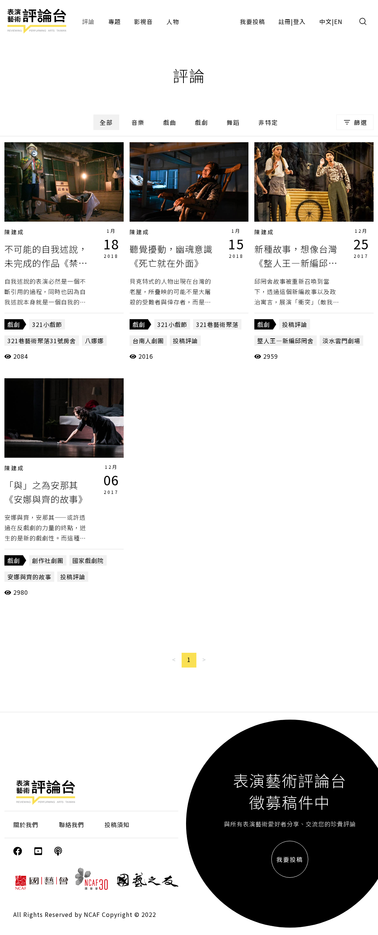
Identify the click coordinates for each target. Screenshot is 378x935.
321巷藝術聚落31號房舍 (41, 340)
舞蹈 (233, 122)
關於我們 (25, 824)
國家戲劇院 (88, 560)
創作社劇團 (47, 560)
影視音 (143, 21)
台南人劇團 (148, 340)
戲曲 (169, 122)
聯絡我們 (71, 824)
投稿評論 (185, 340)
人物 (172, 21)
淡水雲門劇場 (341, 340)
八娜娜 (94, 340)
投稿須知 (117, 824)
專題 (114, 21)
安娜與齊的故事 (29, 576)
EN (338, 21)
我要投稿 (252, 21)
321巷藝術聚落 (217, 324)
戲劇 (201, 122)
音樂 (138, 122)
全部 (106, 122)
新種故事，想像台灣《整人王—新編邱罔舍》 (295, 263)
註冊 (284, 21)
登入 (299, 21)
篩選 (360, 122)
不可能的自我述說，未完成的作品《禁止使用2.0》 (45, 263)
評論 (88, 21)
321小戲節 (47, 324)
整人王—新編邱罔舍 (285, 340)
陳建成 (14, 232)
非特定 (268, 122)
